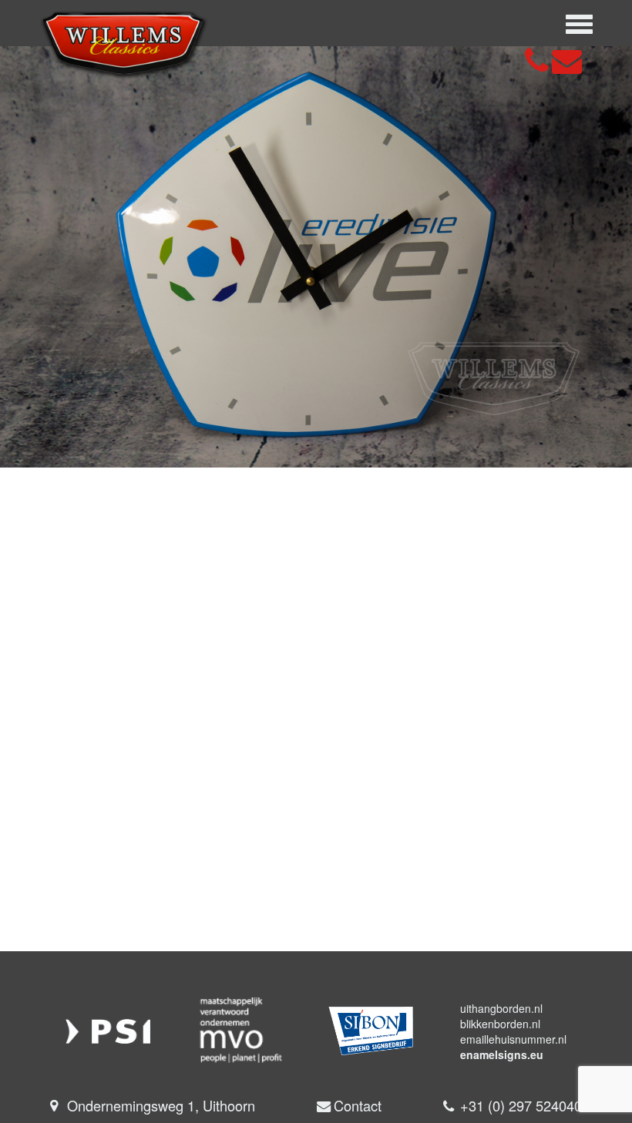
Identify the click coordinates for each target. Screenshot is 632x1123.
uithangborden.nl (501, 1008)
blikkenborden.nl (500, 1023)
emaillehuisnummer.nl (513, 1039)
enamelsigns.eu (501, 1054)
